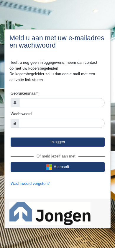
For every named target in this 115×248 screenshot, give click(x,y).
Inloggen (57, 142)
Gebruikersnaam (25, 93)
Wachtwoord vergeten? (30, 183)
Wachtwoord (21, 114)
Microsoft (60, 167)
